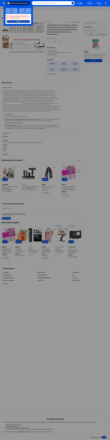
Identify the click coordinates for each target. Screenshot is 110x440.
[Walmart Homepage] (4, 3)
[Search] (73, 3)
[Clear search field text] (69, 3)
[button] (89, 3)
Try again (18, 21)
